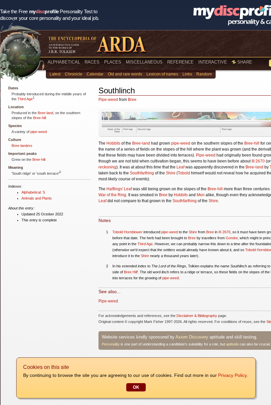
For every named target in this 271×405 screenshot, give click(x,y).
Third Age (25, 99)
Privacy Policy (232, 375)
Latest (55, 74)
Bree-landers (22, 146)
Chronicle (73, 74)
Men (201, 195)
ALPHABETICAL (64, 62)
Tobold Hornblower (127, 232)
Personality (111, 344)
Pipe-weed (108, 99)
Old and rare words (125, 74)
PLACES (112, 62)
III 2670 (258, 161)
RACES (92, 62)
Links (187, 74)
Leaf (180, 167)
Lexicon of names (162, 74)
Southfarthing (142, 173)
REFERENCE (180, 62)
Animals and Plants (36, 198)
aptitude (232, 344)
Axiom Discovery (191, 337)
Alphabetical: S (33, 192)
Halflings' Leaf (119, 189)
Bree (132, 99)
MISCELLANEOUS (144, 62)
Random (204, 74)
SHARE (244, 62)
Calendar (95, 74)
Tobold (184, 173)
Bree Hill (130, 272)
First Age (128, 129)
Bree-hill (39, 118)
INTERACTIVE (212, 62)
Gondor (232, 238)
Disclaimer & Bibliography (196, 316)
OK (136, 387)
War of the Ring (112, 195)
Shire (170, 173)
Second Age (144, 129)
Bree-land (45, 113)
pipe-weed (38, 132)
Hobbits (113, 143)
